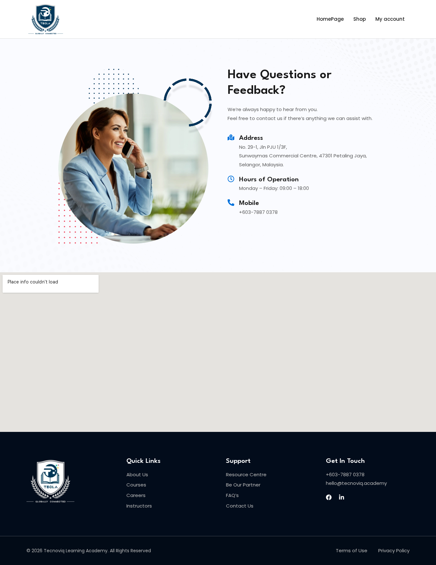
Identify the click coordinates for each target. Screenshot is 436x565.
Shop (359, 19)
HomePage (330, 19)
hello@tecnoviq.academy (356, 483)
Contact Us (239, 505)
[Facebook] (329, 497)
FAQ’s (232, 495)
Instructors (139, 505)
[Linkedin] (341, 497)
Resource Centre (246, 474)
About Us (137, 474)
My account (390, 19)
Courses (136, 484)
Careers (136, 495)
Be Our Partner (243, 484)
